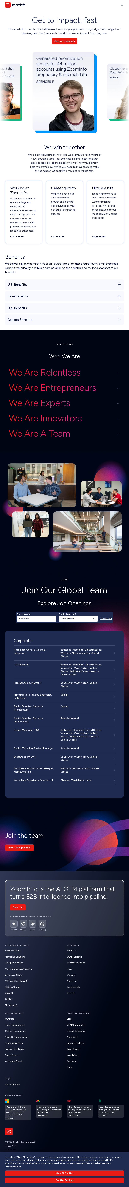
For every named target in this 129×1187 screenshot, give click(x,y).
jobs (64, 580)
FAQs (69, 969)
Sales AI (9, 993)
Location (24, 618)
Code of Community (15, 1031)
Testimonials (73, 987)
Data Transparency (14, 1025)
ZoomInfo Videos (76, 1031)
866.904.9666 (12, 1084)
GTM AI (8, 999)
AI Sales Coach (12, 987)
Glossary (71, 1061)
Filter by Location (24, 614)
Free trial (18, 907)
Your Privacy (73, 1055)
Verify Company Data (16, 1037)
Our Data (9, 1019)
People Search (12, 1055)
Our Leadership (74, 956)
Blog (69, 1019)
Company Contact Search (18, 969)
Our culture (64, 344)
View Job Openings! (19, 847)
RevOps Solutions (14, 962)
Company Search (14, 1061)
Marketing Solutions (15, 956)
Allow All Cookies (64, 1173)
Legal (69, 1067)
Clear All (106, 618)
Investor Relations (76, 962)
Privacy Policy (10, 1146)
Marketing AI (11, 1005)
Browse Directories (14, 1049)
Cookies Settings (65, 1180)
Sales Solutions (13, 950)
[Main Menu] (122, 5)
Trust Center (73, 1049)
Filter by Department (67, 614)
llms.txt (71, 993)
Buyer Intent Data (13, 975)
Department (67, 618)
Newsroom (72, 981)
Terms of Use (10, 1150)
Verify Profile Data (14, 1043)
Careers (71, 975)
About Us (71, 950)
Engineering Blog (75, 1043)
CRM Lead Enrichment (16, 981)
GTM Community (75, 1025)
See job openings (64, 41)
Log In (8, 1078)
